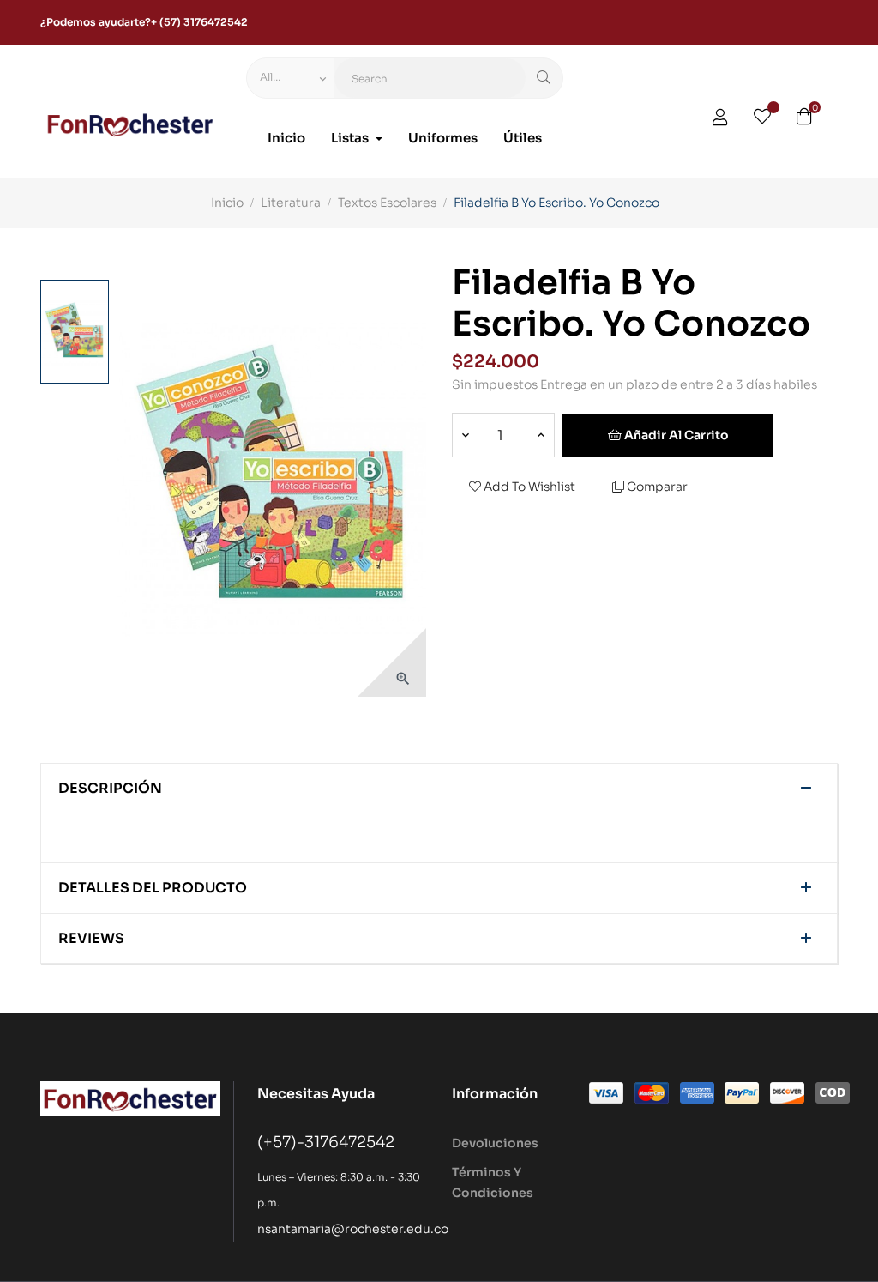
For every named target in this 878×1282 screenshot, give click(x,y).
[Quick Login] (720, 119)
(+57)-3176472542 (325, 1142)
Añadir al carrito (675, 435)
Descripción (110, 788)
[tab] (439, 788)
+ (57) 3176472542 (199, 21)
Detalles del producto (152, 888)
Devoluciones (495, 1143)
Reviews (91, 938)
